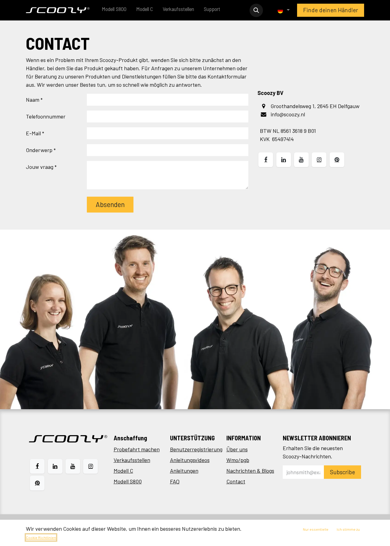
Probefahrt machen (137, 449)
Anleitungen (184, 470)
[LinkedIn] (55, 466)
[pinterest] (37, 483)
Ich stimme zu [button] (348, 529)
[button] (256, 10)
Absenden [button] (110, 204)
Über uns (237, 449)
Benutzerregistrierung (196, 449)
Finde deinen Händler (330, 9)
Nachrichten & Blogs (250, 470)
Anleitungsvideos (190, 460)
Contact (235, 481)
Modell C (123, 470)
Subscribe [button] (342, 471)
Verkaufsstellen (132, 460)
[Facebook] (37, 466)
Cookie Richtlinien (41, 537)
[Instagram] (90, 466)
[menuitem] (114, 10)
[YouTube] (73, 466)
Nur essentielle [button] (315, 529)
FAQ (174, 481)
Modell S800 (128, 481)
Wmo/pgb (237, 460)
